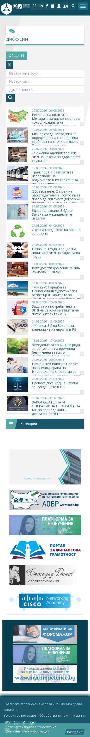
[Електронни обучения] (45, 525)
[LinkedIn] (40, 6)
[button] (73, 6)
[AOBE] (45, 500)
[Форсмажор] (45, 634)
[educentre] (45, 601)
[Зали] (52, 6)
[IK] (45, 575)
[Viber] (34, 6)
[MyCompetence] (45, 674)
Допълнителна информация (27, 731)
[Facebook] (47, 6)
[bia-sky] (45, 466)
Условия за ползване (20, 715)
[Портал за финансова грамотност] (45, 550)
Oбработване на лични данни (62, 715)
